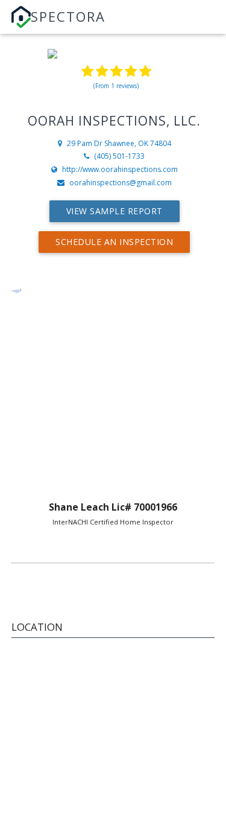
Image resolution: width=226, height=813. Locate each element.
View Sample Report (114, 211)
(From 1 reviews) (116, 85)
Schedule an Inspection (114, 241)
